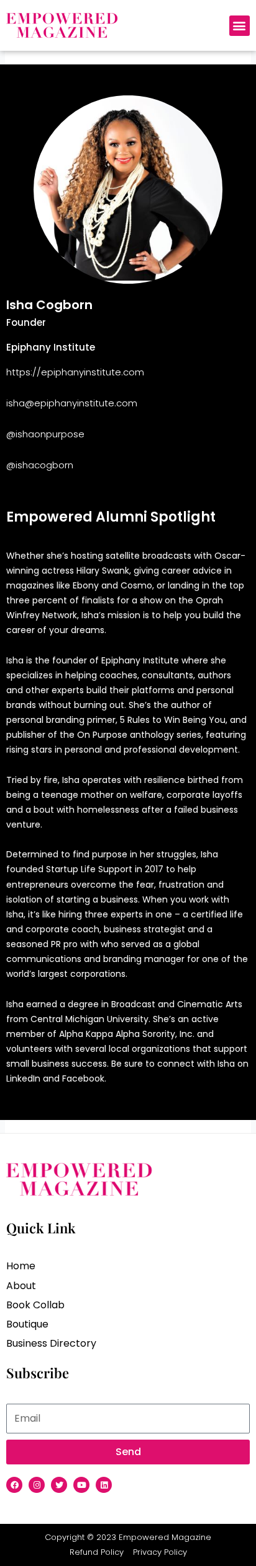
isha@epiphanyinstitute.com (71, 402)
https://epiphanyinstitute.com (75, 371)
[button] (239, 25)
